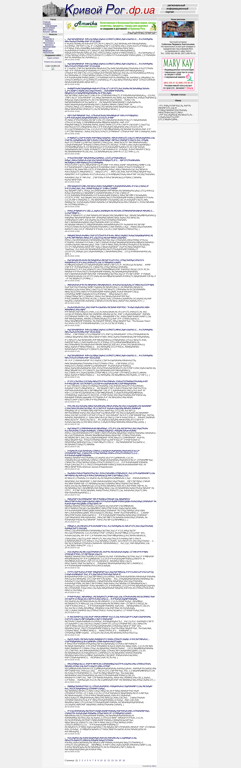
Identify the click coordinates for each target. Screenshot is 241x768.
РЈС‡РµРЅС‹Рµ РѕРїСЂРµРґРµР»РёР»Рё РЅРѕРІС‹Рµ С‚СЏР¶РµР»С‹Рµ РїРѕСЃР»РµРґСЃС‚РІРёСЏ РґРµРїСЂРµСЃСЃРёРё (101, 739)
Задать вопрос (53, 58)
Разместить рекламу (53, 62)
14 (116, 760)
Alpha (154, 766)
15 (120, 760)
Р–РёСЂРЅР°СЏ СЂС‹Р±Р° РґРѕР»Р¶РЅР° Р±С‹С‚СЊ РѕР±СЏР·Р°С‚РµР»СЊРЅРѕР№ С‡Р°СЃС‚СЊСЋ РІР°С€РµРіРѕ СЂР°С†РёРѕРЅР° (108, 618)
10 (101, 760)
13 (112, 760)
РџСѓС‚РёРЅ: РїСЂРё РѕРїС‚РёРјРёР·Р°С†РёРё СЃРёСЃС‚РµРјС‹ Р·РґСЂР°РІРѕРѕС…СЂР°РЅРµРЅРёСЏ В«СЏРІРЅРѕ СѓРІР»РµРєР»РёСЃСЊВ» (107, 640)
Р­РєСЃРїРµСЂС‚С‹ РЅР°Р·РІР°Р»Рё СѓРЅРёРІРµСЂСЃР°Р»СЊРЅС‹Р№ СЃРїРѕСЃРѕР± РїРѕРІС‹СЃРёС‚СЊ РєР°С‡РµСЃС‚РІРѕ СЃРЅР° (108, 665)
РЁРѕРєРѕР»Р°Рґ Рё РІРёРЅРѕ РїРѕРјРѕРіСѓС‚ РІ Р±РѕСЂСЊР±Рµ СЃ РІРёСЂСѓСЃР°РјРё (111, 285)
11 (105, 760)
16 (123, 760)
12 (108, 760)
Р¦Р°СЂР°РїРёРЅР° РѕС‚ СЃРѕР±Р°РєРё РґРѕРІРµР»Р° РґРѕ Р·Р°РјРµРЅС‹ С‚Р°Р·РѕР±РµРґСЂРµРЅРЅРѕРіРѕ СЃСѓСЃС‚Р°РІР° (102, 116)
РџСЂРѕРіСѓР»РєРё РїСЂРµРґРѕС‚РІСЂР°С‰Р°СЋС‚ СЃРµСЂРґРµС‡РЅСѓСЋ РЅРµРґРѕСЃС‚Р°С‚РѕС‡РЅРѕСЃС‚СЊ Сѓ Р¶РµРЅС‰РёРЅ (104, 261)
